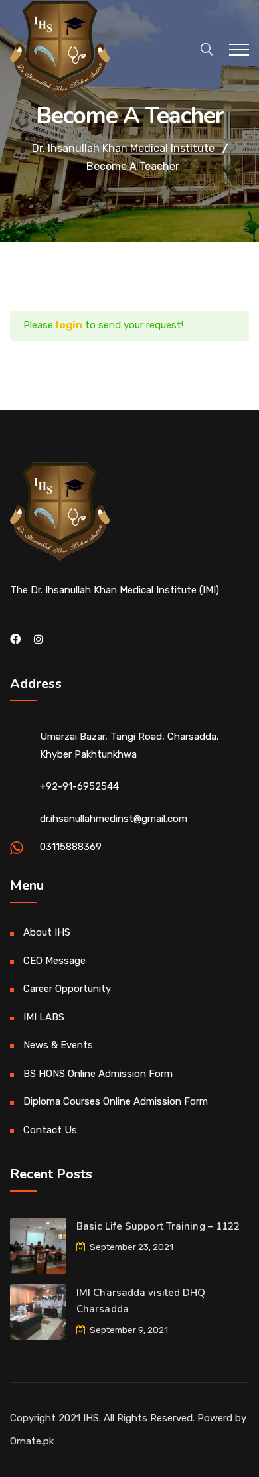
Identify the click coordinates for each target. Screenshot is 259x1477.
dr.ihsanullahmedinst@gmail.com (113, 819)
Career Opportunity (67, 989)
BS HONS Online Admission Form (98, 1074)
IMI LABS (43, 1017)
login (69, 325)
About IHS (46, 932)
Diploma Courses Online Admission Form (115, 1101)
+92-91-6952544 (79, 786)
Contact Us (50, 1130)
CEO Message (54, 961)
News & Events (58, 1045)
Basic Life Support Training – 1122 (158, 1226)
